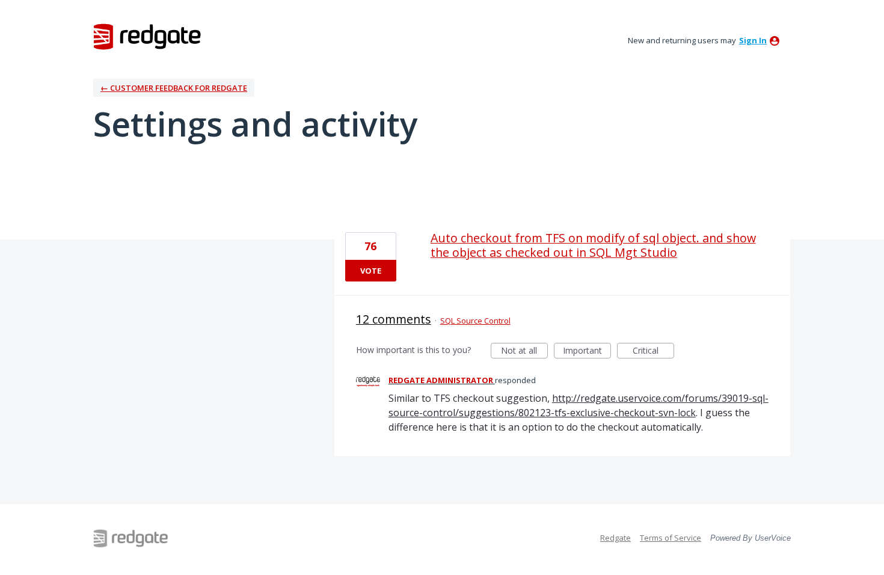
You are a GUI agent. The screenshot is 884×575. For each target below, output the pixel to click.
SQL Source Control (475, 320)
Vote (370, 270)
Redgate (615, 537)
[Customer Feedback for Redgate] (147, 36)
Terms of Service (670, 537)
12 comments (393, 319)
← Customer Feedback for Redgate (173, 87)
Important (587, 351)
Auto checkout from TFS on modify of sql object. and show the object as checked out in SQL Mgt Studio (593, 245)
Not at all (524, 351)
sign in (753, 40)
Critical (653, 351)
